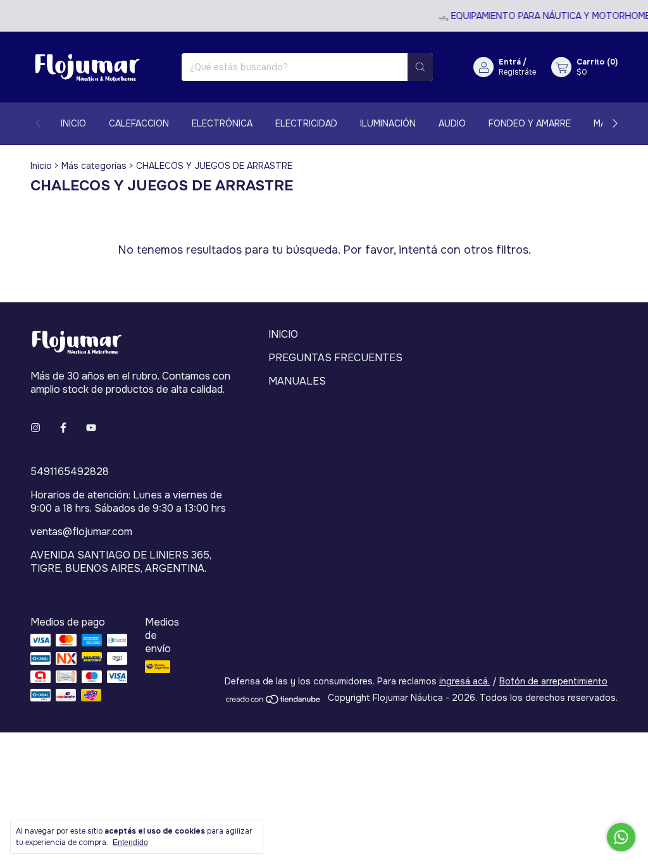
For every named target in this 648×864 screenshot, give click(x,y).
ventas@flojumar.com (81, 531)
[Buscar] (420, 67)
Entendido (130, 842)
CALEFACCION (139, 123)
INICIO (73, 123)
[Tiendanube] (274, 701)
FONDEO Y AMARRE (530, 123)
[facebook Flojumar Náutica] (63, 428)
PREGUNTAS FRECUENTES (335, 357)
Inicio (41, 165)
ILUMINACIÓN (388, 123)
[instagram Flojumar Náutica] (35, 428)
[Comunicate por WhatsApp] (621, 837)
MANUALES (297, 381)
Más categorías (94, 165)
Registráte (517, 72)
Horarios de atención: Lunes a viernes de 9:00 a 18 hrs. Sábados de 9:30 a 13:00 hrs (128, 501)
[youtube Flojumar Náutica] (91, 428)
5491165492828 (69, 471)
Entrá (510, 62)
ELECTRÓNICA (222, 123)
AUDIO (452, 123)
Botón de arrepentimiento (553, 681)
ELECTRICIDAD (306, 123)
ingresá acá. (464, 681)
